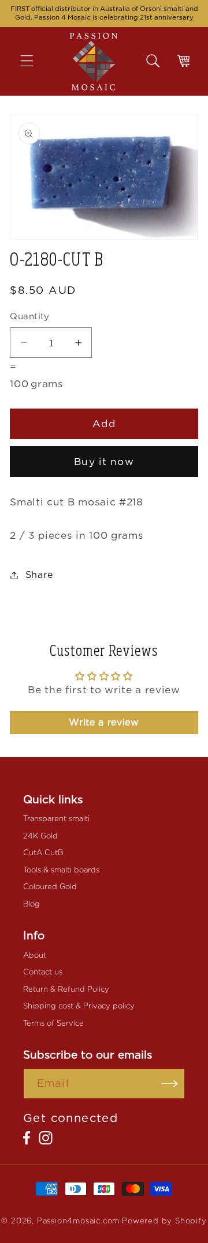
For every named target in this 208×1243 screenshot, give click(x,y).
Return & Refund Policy (66, 989)
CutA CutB (43, 852)
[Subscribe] (169, 1084)
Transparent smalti (56, 818)
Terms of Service (53, 1023)
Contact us (42, 972)
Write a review (104, 722)
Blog (31, 904)
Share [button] (39, 574)
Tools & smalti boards (61, 870)
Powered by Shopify (164, 1220)
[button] (35, 61)
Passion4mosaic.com (78, 1220)
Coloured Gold (50, 886)
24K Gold (40, 836)
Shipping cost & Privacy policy (79, 1006)
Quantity (30, 316)
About (34, 955)
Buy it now (104, 461)
